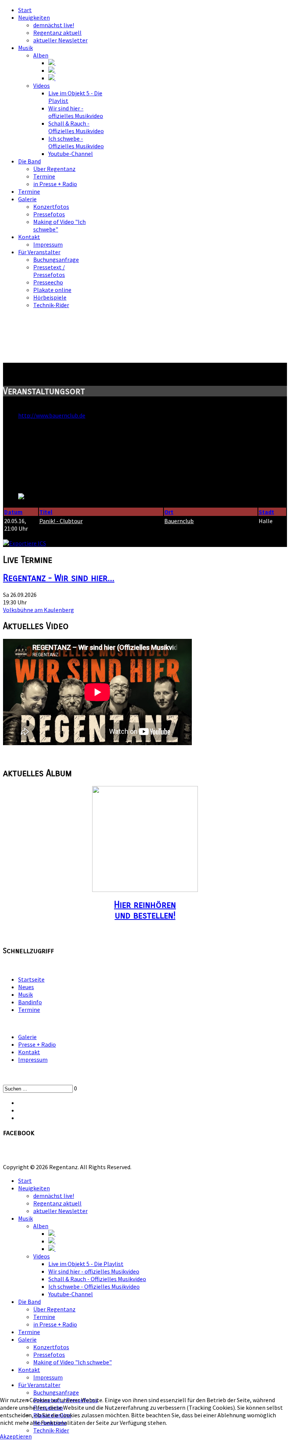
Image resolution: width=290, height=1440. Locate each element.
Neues (26, 987)
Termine (29, 1009)
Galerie (27, 1037)
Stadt (266, 512)
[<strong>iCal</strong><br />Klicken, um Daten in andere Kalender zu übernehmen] (24, 543)
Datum (13, 512)
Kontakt (29, 1052)
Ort (168, 512)
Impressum (33, 1059)
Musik (25, 994)
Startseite (31, 979)
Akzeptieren (16, 1436)
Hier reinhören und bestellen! (145, 910)
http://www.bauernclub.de (51, 415)
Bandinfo (30, 1002)
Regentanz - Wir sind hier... (58, 578)
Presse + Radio (37, 1044)
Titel (45, 512)
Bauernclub (179, 521)
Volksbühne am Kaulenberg (38, 610)
